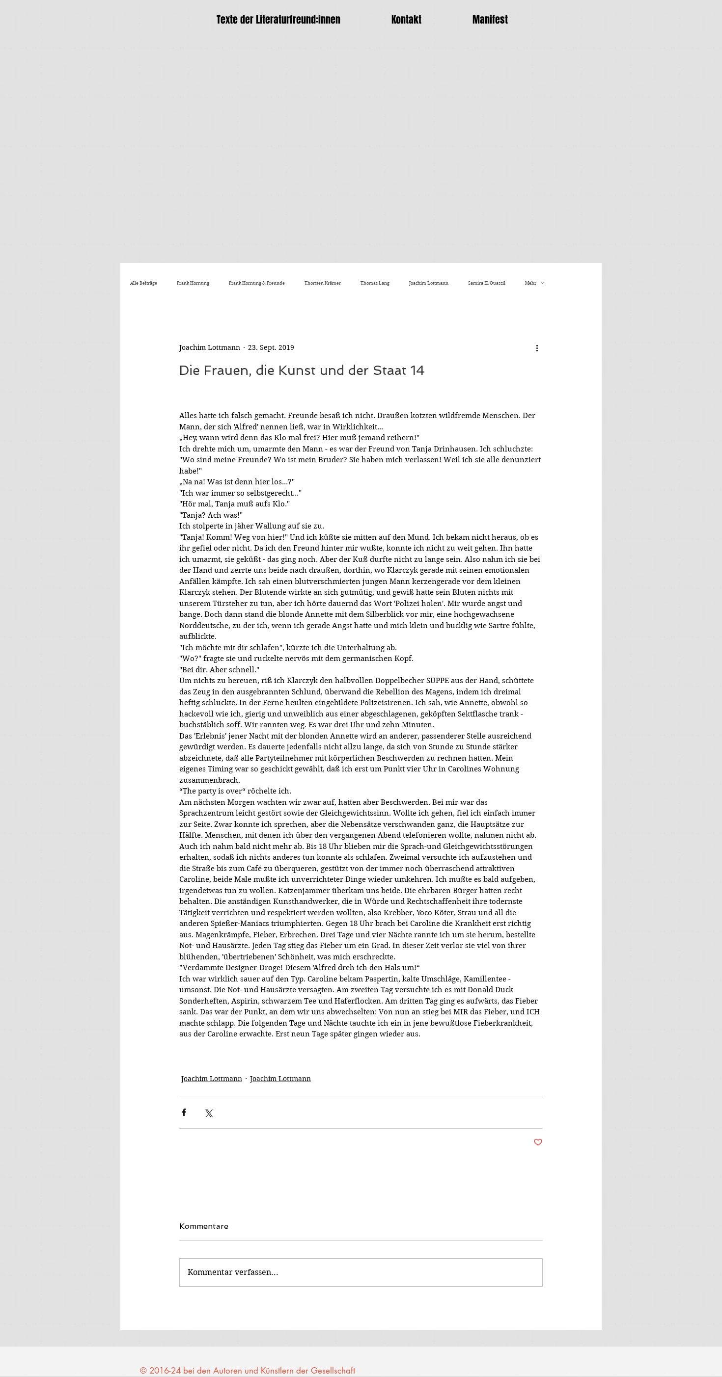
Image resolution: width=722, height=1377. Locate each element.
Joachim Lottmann (428, 283)
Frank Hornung (193, 283)
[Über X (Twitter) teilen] (208, 1112)
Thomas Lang (375, 283)
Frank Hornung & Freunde (257, 283)
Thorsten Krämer (323, 283)
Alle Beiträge (143, 283)
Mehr (530, 283)
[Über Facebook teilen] (184, 1112)
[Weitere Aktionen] (537, 347)
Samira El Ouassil (486, 283)
